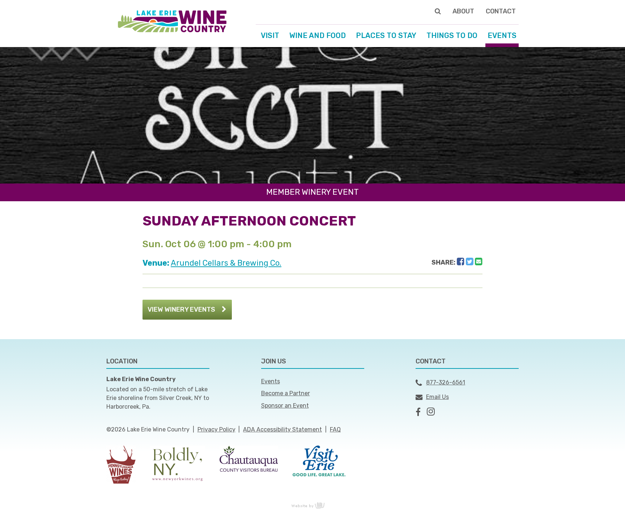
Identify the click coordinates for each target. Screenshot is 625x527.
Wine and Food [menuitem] (317, 35)
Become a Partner (285, 393)
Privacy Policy (216, 429)
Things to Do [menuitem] (451, 35)
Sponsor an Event (285, 405)
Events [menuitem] (502, 35)
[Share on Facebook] (460, 262)
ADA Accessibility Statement (282, 429)
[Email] (478, 262)
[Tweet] (469, 262)
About (463, 11)
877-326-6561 (445, 382)
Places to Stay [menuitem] (386, 35)
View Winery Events (181, 309)
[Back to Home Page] (172, 20)
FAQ (335, 429)
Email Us (437, 396)
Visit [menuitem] (270, 35)
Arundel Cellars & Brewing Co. (226, 263)
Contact (501, 11)
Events (270, 381)
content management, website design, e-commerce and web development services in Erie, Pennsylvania (312, 505)
